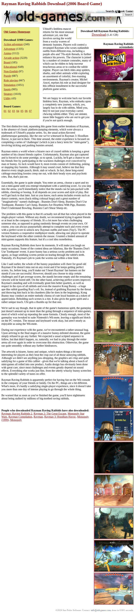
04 (17, 110)
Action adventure (13, 44)
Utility (7, 98)
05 (22, 110)
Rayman (38, 416)
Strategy (8, 93)
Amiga (7, 53)
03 (13, 110)
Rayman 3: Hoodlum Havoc (60, 416)
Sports (7, 89)
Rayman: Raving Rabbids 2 (16, 413)
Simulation (10, 84)
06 (26, 110)
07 (30, 110)
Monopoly (16, 419)
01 (5, 110)
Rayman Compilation (20, 416)
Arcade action (11, 57)
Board (7, 62)
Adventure (9, 48)
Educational (10, 66)
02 (9, 110)
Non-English (11, 71)
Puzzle (7, 75)
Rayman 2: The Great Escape (50, 413)
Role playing (11, 80)
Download (99, 34)
